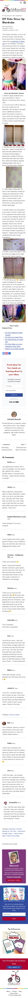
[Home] (2, 15)
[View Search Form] (21, 2)
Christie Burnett (8, 26)
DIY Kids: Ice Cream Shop (14, 337)
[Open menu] (25, 2)
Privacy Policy (14, 993)
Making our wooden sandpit (14, 349)
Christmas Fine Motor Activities (21, 447)
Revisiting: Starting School (7, 447)
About (8, 991)
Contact (14, 991)
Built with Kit (14, 402)
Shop (20, 991)
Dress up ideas (14, 715)
